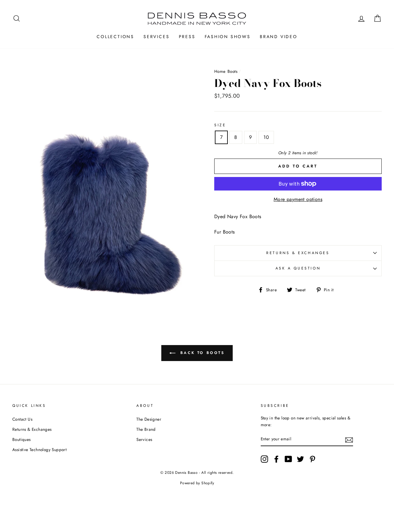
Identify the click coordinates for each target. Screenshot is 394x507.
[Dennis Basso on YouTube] (288, 459)
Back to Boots (201, 352)
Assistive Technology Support (39, 449)
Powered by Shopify (197, 483)
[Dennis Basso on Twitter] (300, 459)
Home (219, 71)
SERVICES (156, 36)
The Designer (148, 419)
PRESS (187, 36)
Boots (232, 71)
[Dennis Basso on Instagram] (264, 459)
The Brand (146, 429)
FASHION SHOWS (228, 36)
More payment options (298, 199)
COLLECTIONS (115, 36)
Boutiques (21, 439)
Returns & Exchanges (297, 253)
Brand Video (278, 36)
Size (220, 125)
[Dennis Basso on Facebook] (276, 459)
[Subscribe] (349, 439)
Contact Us (22, 419)
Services (144, 439)
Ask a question (297, 268)
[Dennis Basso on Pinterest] (312, 459)
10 (266, 137)
